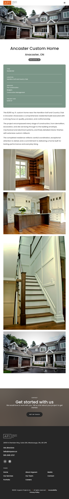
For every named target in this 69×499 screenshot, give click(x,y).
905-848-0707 (9, 455)
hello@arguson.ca (10, 451)
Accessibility (52, 490)
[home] (10, 3)
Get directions (8, 448)
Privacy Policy (34, 492)
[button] (64, 3)
